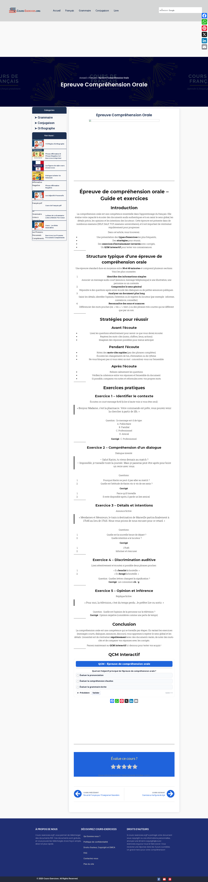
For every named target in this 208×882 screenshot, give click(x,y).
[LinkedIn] (204, 41)
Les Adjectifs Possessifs (54, 195)
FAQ (85, 853)
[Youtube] (164, 879)
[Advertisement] (72, 39)
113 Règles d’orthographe (54, 144)
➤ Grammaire (44, 117)
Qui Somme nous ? (92, 836)
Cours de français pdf (53, 205)
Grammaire (85, 10)
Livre (116, 10)
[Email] (204, 47)
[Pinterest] (169, 879)
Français (69, 10)
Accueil (56, 10)
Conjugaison (102, 10)
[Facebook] (204, 16)
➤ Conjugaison (45, 123)
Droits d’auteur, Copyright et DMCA (99, 847)
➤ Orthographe (45, 128)
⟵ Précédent (83, 692)
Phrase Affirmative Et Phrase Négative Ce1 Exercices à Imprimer (53, 156)
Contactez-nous (91, 858)
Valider (96, 692)
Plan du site (89, 864)
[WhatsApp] (204, 22)
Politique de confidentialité (96, 842)
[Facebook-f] (158, 879)
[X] (126, 701)
